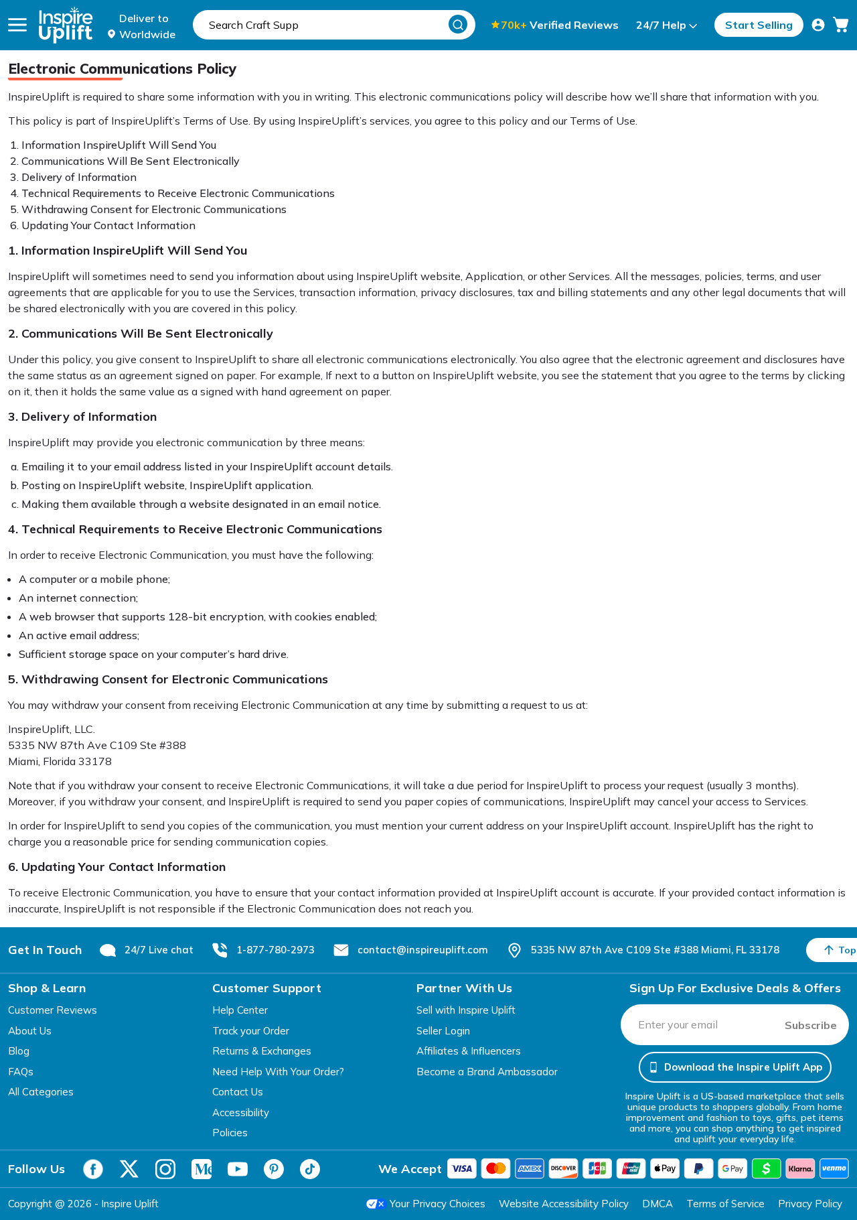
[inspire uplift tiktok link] (310, 1169)
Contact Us (237, 1091)
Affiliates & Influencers (468, 1050)
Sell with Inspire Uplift (466, 1010)
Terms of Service (725, 1203)
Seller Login (443, 1030)
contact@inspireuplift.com (423, 949)
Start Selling (759, 24)
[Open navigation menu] (17, 24)
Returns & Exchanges (261, 1050)
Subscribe (811, 1025)
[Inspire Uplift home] (65, 25)
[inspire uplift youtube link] (238, 1169)
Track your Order (250, 1030)
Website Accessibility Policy (564, 1203)
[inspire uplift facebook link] (93, 1169)
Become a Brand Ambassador (487, 1071)
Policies (230, 1132)
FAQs (20, 1071)
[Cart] (841, 25)
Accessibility (240, 1112)
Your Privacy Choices (437, 1203)
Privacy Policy (810, 1203)
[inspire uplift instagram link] (165, 1169)
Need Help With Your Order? (278, 1071)
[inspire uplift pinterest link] (274, 1169)
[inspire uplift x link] (129, 1169)
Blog (18, 1050)
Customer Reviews (52, 1010)
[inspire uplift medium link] (201, 1169)
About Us (30, 1030)
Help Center (240, 1010)
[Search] (458, 24)
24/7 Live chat (159, 949)
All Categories (41, 1091)
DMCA (657, 1203)
